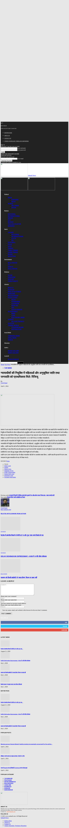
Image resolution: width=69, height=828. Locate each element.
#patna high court (9, 474)
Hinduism (11, 277)
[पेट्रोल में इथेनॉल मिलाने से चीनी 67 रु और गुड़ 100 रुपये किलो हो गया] (10, 530)
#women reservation (10, 477)
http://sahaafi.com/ (6, 509)
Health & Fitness (14, 292)
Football (11, 242)
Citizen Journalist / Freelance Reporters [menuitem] (15, 825)
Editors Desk (8, 132)
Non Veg (15, 305)
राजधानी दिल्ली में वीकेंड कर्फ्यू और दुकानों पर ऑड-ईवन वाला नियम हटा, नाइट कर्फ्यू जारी (31, 495)
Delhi (14, 202)
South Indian (17, 309)
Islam (10, 275)
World (10, 204)
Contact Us (7, 138)
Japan (14, 207)
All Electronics (18, 321)
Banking (11, 226)
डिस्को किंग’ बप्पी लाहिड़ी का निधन (16, 497)
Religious (6, 272)
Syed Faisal (4, 383)
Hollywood (12, 269)
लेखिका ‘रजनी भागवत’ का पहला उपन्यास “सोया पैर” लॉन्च (13, 756)
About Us (7, 135)
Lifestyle (6, 284)
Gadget (11, 319)
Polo (10, 244)
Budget (11, 222)
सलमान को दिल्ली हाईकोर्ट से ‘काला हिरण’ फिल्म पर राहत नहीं (19, 577)
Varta (8, 461)
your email (20, 158)
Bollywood (12, 263)
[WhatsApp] (17, 389)
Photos (11, 323)
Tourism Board (18, 327)
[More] (30, 389)
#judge (6, 467)
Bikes (13, 313)
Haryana (15, 200)
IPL (13, 240)
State (14, 238)
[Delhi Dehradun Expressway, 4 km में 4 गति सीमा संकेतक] (10, 551)
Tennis (10, 248)
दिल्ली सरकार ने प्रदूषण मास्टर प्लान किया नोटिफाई (11, 684)
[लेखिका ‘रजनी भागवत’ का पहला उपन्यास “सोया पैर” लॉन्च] (5, 753)
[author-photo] (5, 506)
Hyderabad (16, 301)
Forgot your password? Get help (10, 153)
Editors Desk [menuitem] (8, 821)
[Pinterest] (23, 389)
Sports (6, 229)
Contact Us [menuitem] (7, 824)
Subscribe (64, 630)
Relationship (13, 296)
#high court (7, 466)
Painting (11, 294)
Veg (13, 307)
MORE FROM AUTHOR (19, 513)
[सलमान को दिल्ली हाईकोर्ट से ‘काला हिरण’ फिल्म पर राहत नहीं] (10, 572)
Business (6, 210)
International (14, 216)
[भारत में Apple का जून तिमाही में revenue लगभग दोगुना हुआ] (5, 765)
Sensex (10, 218)
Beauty (10, 288)
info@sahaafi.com (11, 811)
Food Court (12, 298)
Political (6, 194)
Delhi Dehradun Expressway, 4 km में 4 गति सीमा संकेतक (24, 556)
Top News (8, 364)
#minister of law (8, 470)
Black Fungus (13, 359)
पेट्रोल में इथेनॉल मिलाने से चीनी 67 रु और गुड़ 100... (12, 649)
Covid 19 (6, 356)
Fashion (11, 290)
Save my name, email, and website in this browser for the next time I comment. (25, 610)
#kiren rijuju (7, 469)
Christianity (13, 281)
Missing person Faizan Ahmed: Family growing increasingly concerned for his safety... (26, 744)
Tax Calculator (14, 224)
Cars (13, 315)
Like (66, 622)
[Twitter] (10, 389)
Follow (65, 626)
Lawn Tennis (13, 252)
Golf (10, 246)
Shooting (12, 256)
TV (9, 265)
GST (9, 220)
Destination (16, 329)
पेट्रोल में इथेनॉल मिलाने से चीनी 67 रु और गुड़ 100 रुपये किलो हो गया (22, 535)
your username (21, 148)
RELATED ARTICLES (7, 513)
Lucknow (15, 303)
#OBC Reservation (9, 472)
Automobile (13, 311)
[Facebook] (4, 389)
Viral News (12, 338)
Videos (10, 340)
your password (21, 150)
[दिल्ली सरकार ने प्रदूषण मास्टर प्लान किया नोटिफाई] (5, 681)
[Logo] (14, 190)
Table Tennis (13, 250)
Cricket (11, 232)
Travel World (13, 325)
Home (2, 364)
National (12, 214)
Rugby (10, 254)
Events (10, 267)
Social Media (7, 332)
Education (7, 343)
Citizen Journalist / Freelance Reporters (16, 141)
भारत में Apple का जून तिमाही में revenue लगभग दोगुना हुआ (14, 768)
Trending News (14, 336)
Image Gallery (13, 351)
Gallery (6, 347)
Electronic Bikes (18, 317)
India (10, 198)
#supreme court (8, 475)
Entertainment (8, 259)
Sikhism (11, 279)
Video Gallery (13, 353)
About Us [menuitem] (7, 822)
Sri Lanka (15, 206)
